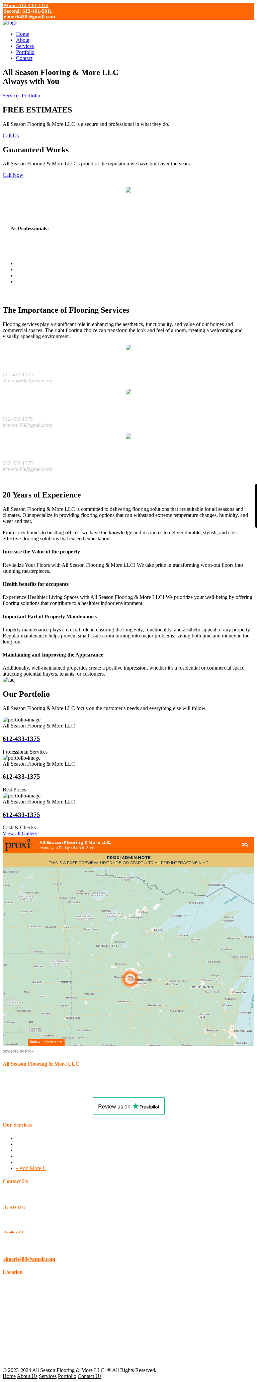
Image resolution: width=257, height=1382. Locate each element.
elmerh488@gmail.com (29, 16)
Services (25, 46)
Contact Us (89, 1376)
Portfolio (25, 52)
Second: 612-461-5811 (27, 11)
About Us (27, 1376)
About (22, 40)
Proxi (29, 1051)
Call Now (13, 175)
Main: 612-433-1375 (26, 5)
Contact (24, 58)
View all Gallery (20, 833)
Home (22, 34)
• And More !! (31, 1168)
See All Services (20, 480)
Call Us (11, 135)
